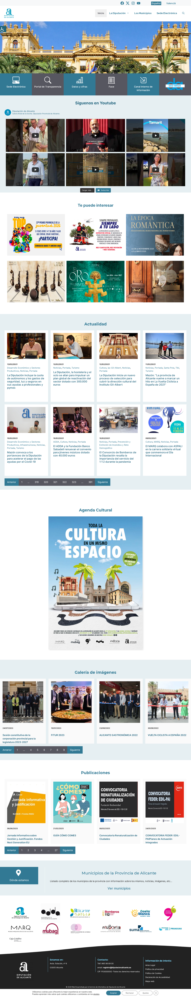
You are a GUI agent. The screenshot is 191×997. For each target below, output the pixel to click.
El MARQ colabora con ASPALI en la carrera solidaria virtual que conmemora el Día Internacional (164, 451)
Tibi (177, 367)
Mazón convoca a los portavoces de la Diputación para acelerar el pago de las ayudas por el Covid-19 (24, 457)
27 (56, 850)
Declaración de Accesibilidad (157, 977)
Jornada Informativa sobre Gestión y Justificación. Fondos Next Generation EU (24, 839)
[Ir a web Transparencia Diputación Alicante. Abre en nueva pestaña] (48, 84)
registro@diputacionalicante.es (117, 967)
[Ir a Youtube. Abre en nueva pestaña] (138, 3)
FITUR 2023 (57, 735)
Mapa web (149, 981)
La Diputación (117, 13)
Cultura (103, 367)
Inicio (101, 13)
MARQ (157, 441)
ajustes (96, 994)
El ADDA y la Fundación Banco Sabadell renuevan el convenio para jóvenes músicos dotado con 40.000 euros (72, 451)
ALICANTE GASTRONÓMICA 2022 (118, 735)
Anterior (11, 482)
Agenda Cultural (95, 510)
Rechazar (130, 993)
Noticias (24, 371)
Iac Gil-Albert (114, 367)
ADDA (56, 441)
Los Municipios (143, 13)
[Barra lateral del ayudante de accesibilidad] (3, 29)
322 (64, 482)
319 (37, 482)
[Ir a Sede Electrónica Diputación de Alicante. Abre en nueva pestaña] (16, 84)
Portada (33, 371)
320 (46, 482)
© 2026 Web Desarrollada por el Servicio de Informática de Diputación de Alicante (95, 987)
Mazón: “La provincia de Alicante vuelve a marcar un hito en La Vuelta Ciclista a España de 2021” (163, 380)
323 (74, 482)
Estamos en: (56, 959)
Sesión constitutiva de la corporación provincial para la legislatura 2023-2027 (19, 738)
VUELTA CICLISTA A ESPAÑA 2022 (167, 735)
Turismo (75, 367)
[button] (183, 13)
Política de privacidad (154, 969)
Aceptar (113, 993)
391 (90, 482)
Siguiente (103, 482)
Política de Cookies (153, 973)
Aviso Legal (150, 965)
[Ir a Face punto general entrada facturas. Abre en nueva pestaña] (111, 84)
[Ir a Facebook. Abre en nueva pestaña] (122, 3)
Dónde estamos (19, 880)
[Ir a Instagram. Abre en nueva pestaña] (133, 3)
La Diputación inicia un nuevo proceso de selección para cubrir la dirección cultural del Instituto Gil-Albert (117, 380)
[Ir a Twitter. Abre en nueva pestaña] (127, 3)
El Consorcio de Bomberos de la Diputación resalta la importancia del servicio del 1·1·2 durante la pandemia (117, 457)
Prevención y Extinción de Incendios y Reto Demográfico (114, 444)
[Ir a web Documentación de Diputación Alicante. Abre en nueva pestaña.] (80, 84)
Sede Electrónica (167, 13)
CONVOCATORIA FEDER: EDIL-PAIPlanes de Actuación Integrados (163, 839)
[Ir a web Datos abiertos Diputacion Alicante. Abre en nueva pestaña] (175, 84)
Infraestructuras (28, 445)
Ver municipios (119, 888)
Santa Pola (169, 367)
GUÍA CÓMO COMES (64, 835)
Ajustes (146, 993)
